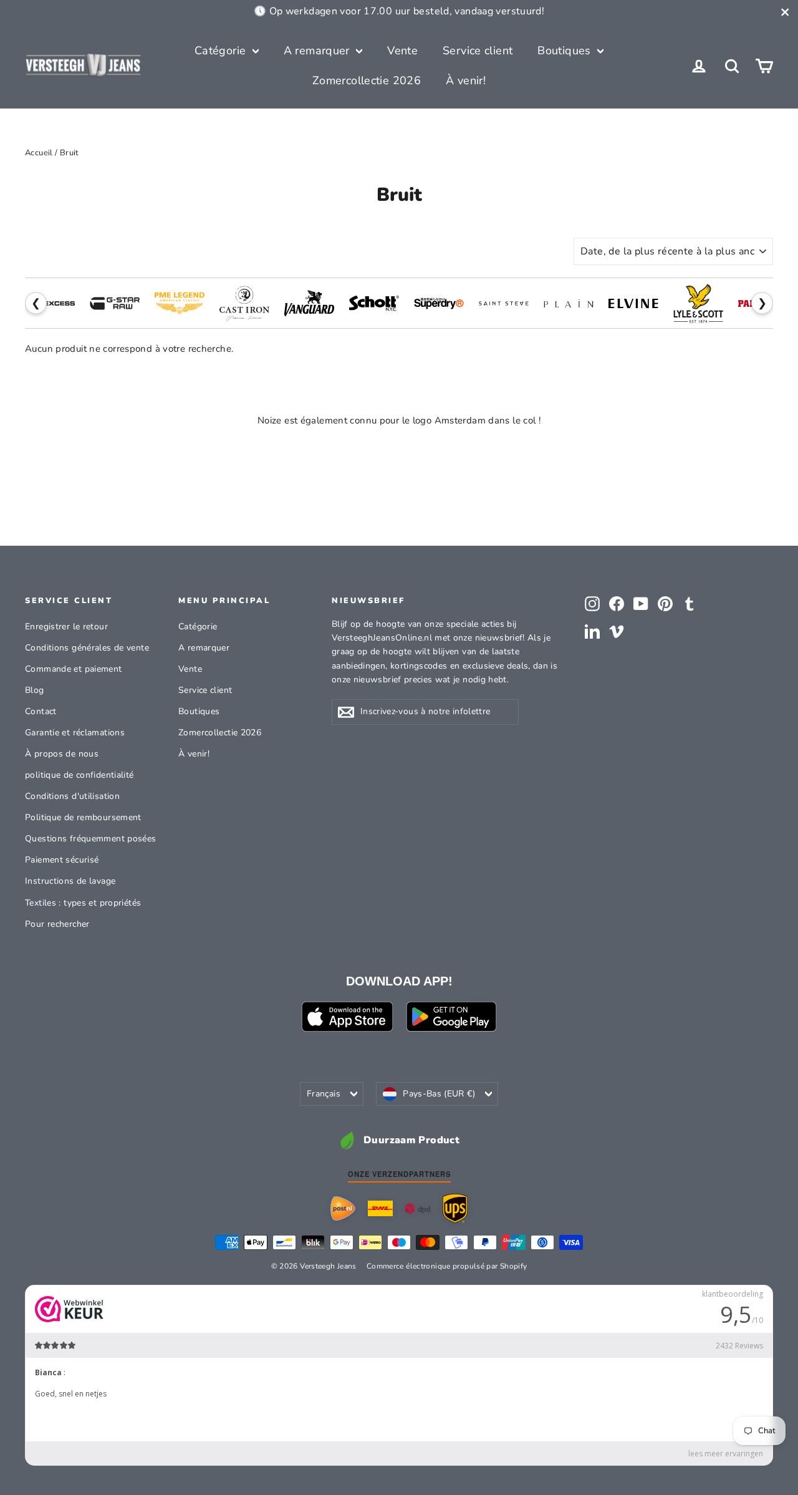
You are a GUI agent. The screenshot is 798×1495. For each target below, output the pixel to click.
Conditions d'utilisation (72, 796)
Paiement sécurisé (62, 860)
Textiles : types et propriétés (83, 903)
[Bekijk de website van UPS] (455, 1208)
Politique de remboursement (83, 817)
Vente (402, 50)
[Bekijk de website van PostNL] (342, 1208)
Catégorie (222, 50)
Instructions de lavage (70, 881)
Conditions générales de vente (87, 648)
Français (323, 1094)
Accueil (39, 152)
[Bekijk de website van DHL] (380, 1209)
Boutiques (565, 50)
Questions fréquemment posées (90, 838)
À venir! (466, 80)
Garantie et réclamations (75, 732)
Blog (34, 690)
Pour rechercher (57, 924)
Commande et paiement (73, 669)
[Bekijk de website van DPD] (417, 1208)
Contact (41, 711)
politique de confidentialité (79, 775)
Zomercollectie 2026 (366, 80)
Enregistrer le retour (66, 626)
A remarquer (318, 50)
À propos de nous (62, 754)
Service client (477, 50)
